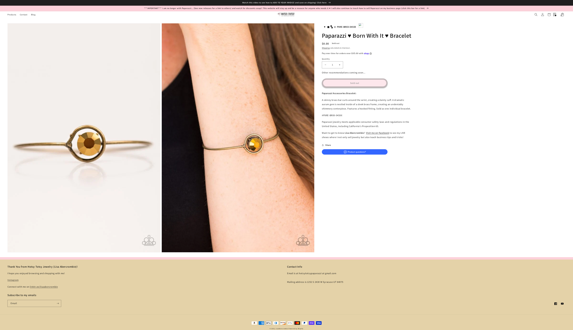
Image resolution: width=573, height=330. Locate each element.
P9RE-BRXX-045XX (346, 26)
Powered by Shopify (296, 329)
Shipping (326, 48)
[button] (536, 14)
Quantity (326, 59)
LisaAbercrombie (282, 329)
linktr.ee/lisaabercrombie (44, 286)
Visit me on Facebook (377, 132)
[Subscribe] (57, 303)
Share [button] (328, 145)
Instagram (13, 280)
